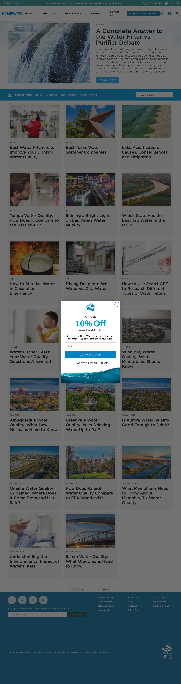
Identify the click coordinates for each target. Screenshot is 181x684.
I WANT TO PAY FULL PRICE (90, 363)
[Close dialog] (117, 304)
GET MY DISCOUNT (90, 354)
